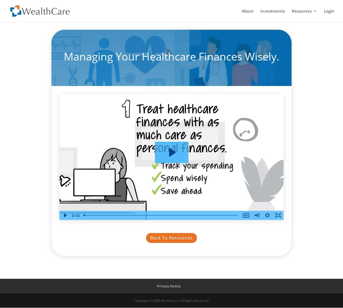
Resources (302, 11)
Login (329, 11)
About (247, 11)
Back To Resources (171, 238)
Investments (272, 11)
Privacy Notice (169, 286)
